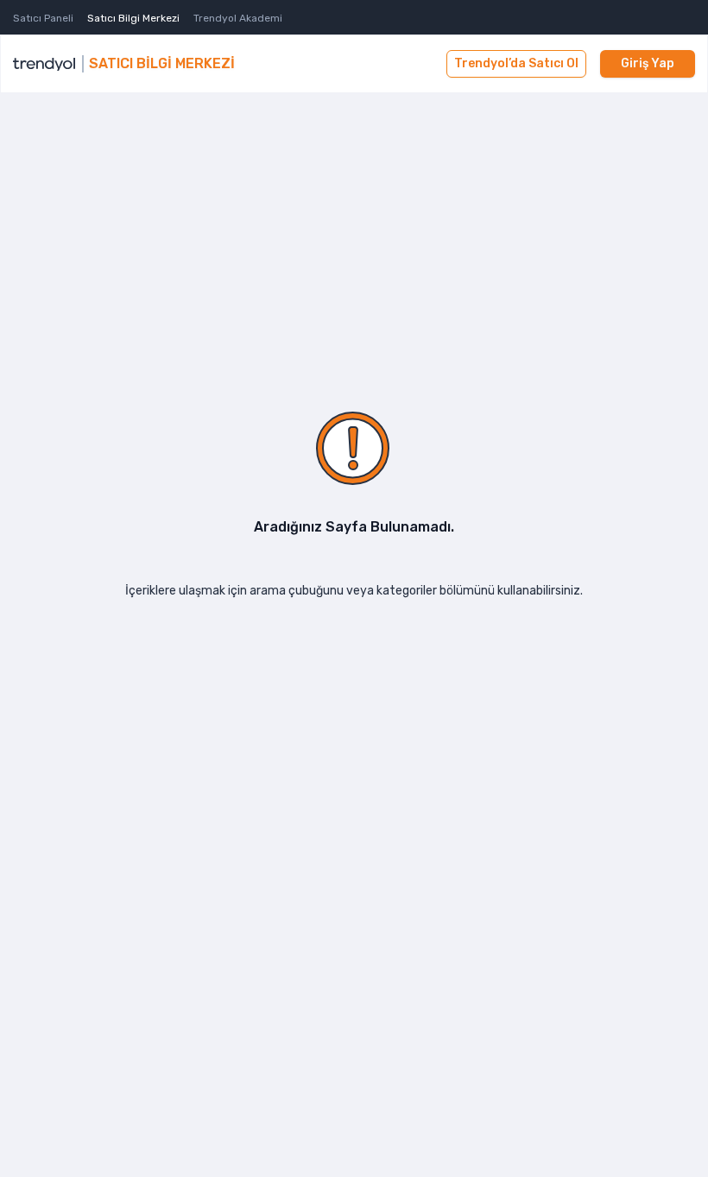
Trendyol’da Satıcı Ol (516, 63)
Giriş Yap (647, 63)
